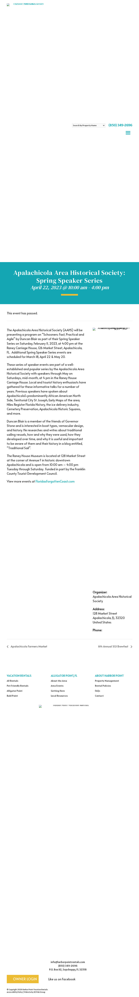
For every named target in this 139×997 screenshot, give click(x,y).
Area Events (57, 685)
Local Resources (59, 695)
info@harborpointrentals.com (68, 962)
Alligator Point (14, 690)
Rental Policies (103, 685)
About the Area (59, 680)
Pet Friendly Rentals (17, 685)
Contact (99, 695)
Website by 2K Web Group (34, 992)
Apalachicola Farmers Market (28, 646)
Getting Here (58, 690)
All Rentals (12, 680)
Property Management (107, 680)
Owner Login (24, 979)
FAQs (97, 690)
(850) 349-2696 (120, 125)
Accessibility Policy (15, 992)
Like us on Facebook (61, 979)
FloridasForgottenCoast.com (55, 481)
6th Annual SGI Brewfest (113, 646)
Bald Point (12, 695)
